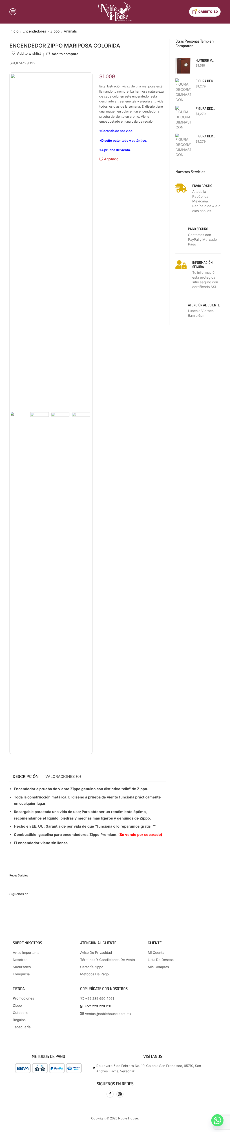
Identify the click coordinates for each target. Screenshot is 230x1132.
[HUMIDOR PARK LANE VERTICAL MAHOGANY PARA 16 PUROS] (183, 66)
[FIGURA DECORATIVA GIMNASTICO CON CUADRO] (183, 89)
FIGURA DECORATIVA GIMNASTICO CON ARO (205, 136)
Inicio (14, 31)
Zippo (55, 31)
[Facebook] (110, 1094)
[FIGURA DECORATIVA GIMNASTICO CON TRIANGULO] (183, 117)
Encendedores (34, 31)
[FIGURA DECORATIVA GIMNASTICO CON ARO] (183, 145)
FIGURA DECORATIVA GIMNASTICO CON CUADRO (205, 81)
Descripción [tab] (26, 776)
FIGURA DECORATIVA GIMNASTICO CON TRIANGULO (205, 108)
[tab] (25, 776)
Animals (70, 31)
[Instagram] (120, 1094)
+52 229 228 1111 (98, 1006)
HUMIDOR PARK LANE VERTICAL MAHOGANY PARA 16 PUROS (205, 60)
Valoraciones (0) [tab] (63, 776)
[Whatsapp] (217, 1120)
